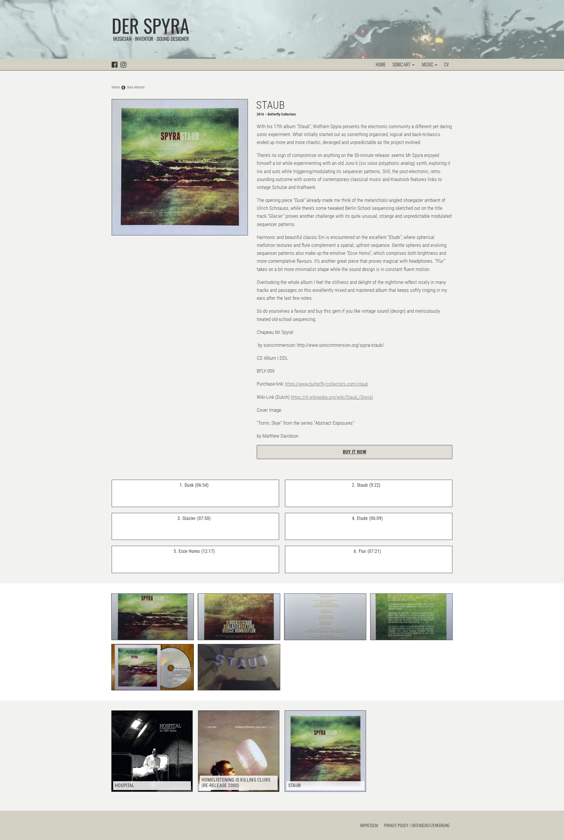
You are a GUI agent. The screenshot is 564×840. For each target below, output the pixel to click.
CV (446, 64)
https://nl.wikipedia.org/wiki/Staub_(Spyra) (332, 397)
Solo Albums (136, 87)
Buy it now (354, 452)
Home (380, 64)
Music (427, 64)
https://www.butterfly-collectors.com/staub (326, 384)
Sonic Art (401, 64)
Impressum (369, 825)
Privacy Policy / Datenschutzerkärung (416, 825)
